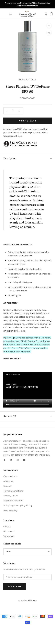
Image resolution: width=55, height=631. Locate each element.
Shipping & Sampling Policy (17, 505)
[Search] (46, 13)
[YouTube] (24, 460)
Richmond (8, 531)
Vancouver (8, 536)
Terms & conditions (13, 491)
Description (9, 158)
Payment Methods (13, 500)
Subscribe (14, 586)
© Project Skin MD (27, 600)
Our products (10, 476)
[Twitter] (11, 460)
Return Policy (10, 510)
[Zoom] (49, 25)
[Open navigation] (10, 14)
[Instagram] (18, 460)
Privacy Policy (10, 495)
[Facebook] (4, 460)
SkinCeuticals (27, 79)
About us (8, 481)
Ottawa (7, 526)
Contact (7, 486)
